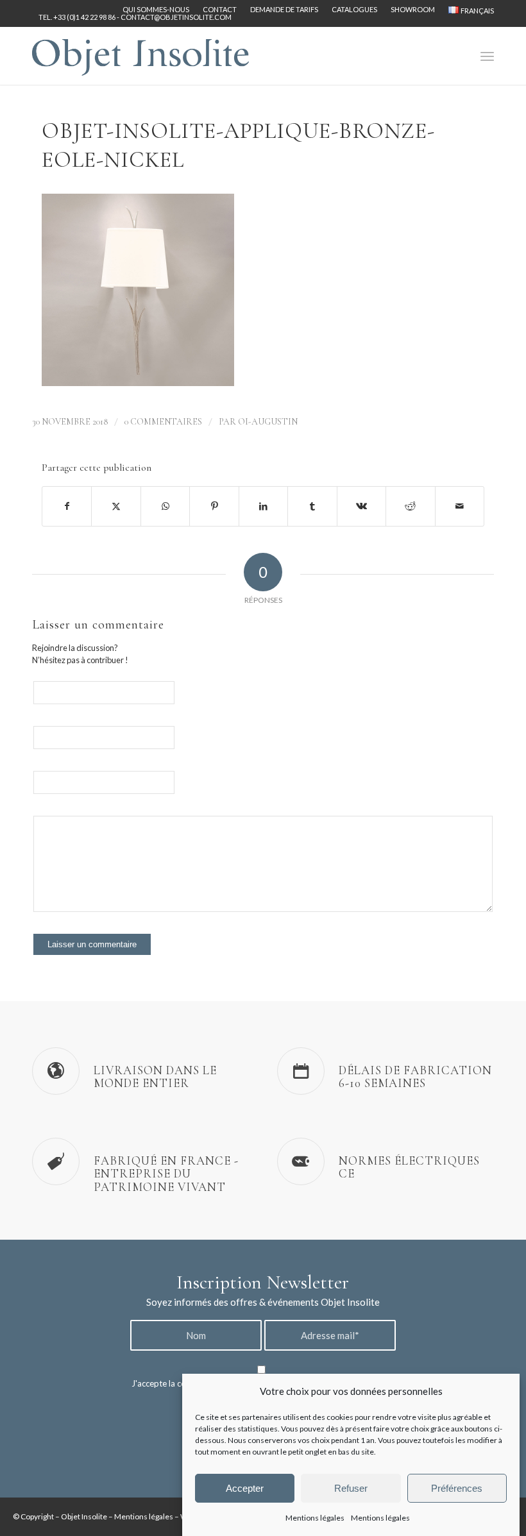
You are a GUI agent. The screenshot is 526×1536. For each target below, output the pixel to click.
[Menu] (487, 55)
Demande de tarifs (284, 9)
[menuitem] (156, 9)
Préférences (456, 1488)
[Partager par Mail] (460, 506)
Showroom (413, 9)
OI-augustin (268, 421)
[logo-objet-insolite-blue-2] (140, 56)
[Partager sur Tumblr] (312, 506)
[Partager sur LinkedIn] (263, 506)
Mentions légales (314, 1518)
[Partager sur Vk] (361, 506)
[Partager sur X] (116, 506)
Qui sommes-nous (156, 9)
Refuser (351, 1488)
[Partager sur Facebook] (66, 506)
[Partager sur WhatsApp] (165, 506)
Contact (220, 9)
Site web (203, 779)
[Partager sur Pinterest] (214, 506)
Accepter (245, 1488)
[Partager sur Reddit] (410, 506)
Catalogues (354, 9)
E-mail (199, 734)
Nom (197, 690)
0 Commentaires (163, 421)
